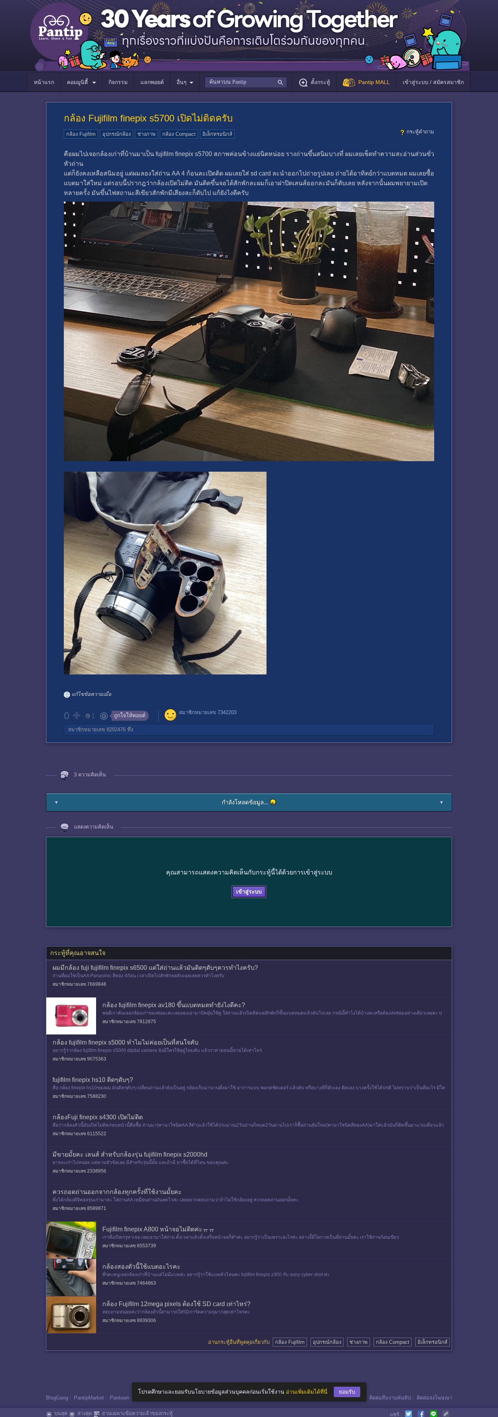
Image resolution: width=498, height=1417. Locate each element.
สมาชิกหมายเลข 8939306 (129, 1320)
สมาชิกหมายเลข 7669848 (79, 984)
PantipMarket (89, 1398)
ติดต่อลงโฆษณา (434, 1398)
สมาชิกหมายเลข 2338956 (79, 1171)
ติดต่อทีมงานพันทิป (390, 1398)
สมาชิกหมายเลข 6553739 (129, 1245)
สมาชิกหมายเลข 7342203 (208, 712)
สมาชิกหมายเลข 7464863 (129, 1283)
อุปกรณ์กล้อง (116, 134)
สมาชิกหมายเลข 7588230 (79, 1096)
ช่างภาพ (146, 134)
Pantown (119, 1398)
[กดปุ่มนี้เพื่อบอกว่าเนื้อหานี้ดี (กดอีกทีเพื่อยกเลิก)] (76, 715)
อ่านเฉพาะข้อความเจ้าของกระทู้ (137, 1413)
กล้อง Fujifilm (81, 134)
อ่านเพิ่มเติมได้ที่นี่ (307, 1392)
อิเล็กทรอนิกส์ (217, 134)
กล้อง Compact (179, 134)
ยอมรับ (347, 1392)
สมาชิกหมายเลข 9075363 (79, 1059)
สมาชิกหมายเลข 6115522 (79, 1133)
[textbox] (245, 82)
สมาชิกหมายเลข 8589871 (79, 1208)
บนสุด (60, 1413)
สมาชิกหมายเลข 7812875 (129, 1021)
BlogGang (57, 1398)
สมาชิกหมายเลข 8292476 (97, 729)
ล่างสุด (84, 1413)
